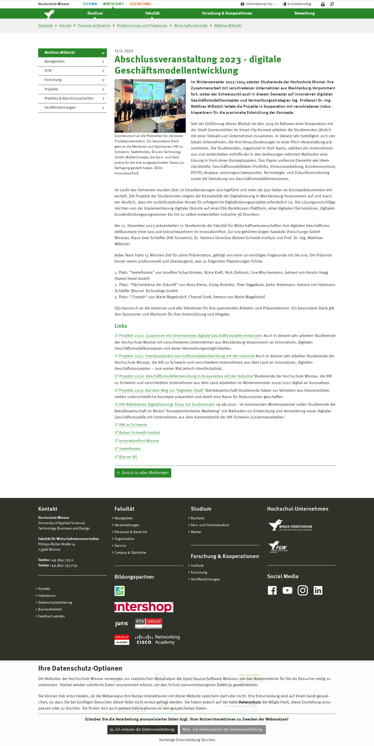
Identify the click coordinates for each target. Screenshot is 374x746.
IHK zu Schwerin (133, 425)
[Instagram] (303, 590)
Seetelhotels (130, 449)
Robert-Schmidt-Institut (139, 433)
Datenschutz (250, 702)
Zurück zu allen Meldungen (145, 473)
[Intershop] (143, 607)
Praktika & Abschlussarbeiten (69, 99)
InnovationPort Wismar (139, 441)
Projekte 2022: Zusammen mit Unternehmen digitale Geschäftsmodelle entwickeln (191, 336)
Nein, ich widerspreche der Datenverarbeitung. (222, 730)
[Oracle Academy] (121, 640)
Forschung (53, 80)
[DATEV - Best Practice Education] (119, 591)
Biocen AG (128, 457)
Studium (95, 13)
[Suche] (333, 4)
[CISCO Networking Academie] (157, 640)
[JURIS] (121, 623)
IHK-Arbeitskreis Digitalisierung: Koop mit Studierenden (167, 405)
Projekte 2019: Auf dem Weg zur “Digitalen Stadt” (162, 391)
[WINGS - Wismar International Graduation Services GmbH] (295, 525)
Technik (90, 4)
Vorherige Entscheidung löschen (187, 740)
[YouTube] (287, 590)
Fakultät (152, 13)
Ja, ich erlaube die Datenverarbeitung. (142, 730)
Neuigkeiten (55, 62)
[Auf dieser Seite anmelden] (323, 4)
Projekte (51, 89)
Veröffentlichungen (60, 108)
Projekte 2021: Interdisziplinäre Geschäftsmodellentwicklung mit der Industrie (187, 356)
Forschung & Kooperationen (227, 13)
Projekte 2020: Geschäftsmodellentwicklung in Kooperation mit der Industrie (186, 376)
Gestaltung (140, 4)
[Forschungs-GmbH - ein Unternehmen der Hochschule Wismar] (290, 546)
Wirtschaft (113, 4)
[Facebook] (272, 590)
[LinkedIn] (318, 590)
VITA (48, 71)
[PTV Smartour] (148, 623)
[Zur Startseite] (54, 13)
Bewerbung (305, 13)
